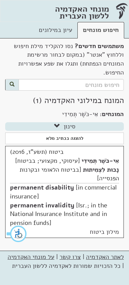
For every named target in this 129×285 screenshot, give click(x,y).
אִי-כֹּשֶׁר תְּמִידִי (100, 161)
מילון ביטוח (104, 232)
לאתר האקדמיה (105, 257)
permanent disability (42, 187)
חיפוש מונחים (101, 30)
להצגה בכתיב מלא (64, 138)
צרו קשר (70, 257)
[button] (17, 233)
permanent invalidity (42, 205)
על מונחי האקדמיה (31, 257)
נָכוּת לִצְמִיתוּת (101, 170)
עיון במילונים (55, 30)
